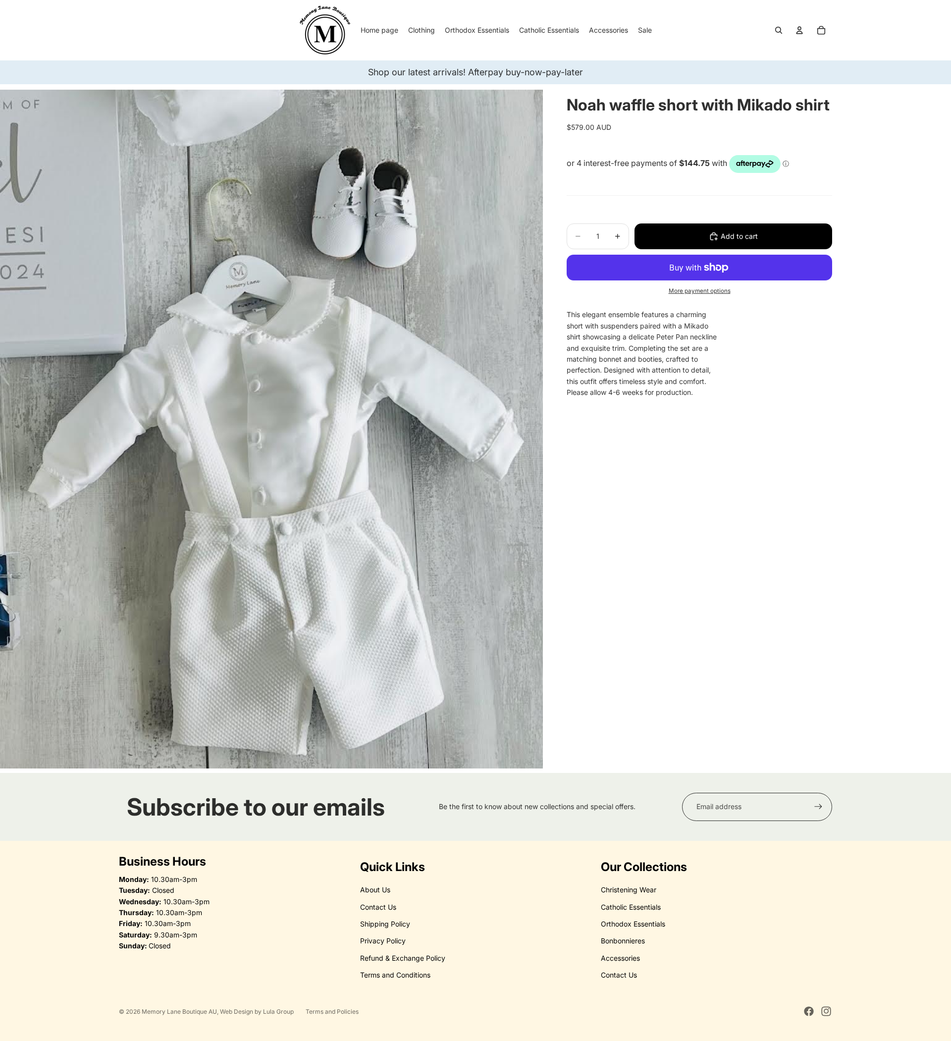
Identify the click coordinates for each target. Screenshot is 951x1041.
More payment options (700, 290)
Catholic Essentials (631, 907)
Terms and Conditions (395, 975)
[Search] (779, 30)
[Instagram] (826, 1011)
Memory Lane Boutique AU (179, 1011)
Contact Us (378, 907)
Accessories (620, 958)
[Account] (799, 30)
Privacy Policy (383, 940)
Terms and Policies (332, 1011)
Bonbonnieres (623, 940)
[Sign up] (818, 806)
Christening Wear (628, 889)
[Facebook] (809, 1011)
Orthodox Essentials (633, 924)
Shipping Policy (385, 924)
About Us (375, 889)
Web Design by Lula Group (257, 1011)
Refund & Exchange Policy (402, 958)
